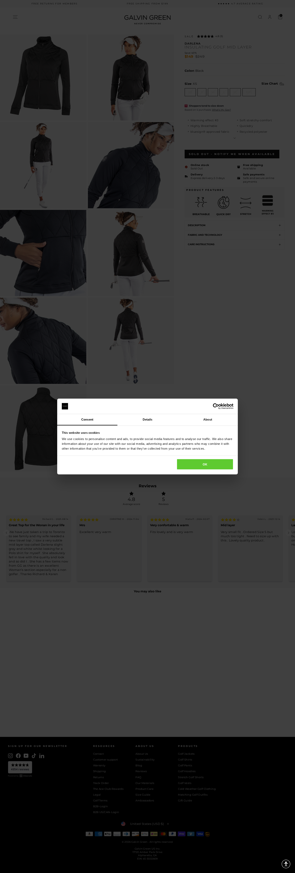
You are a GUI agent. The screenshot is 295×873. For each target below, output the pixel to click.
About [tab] (207, 419)
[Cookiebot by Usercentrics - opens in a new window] (215, 406)
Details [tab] (148, 419)
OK (205, 464)
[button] (286, 864)
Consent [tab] (87, 419)
